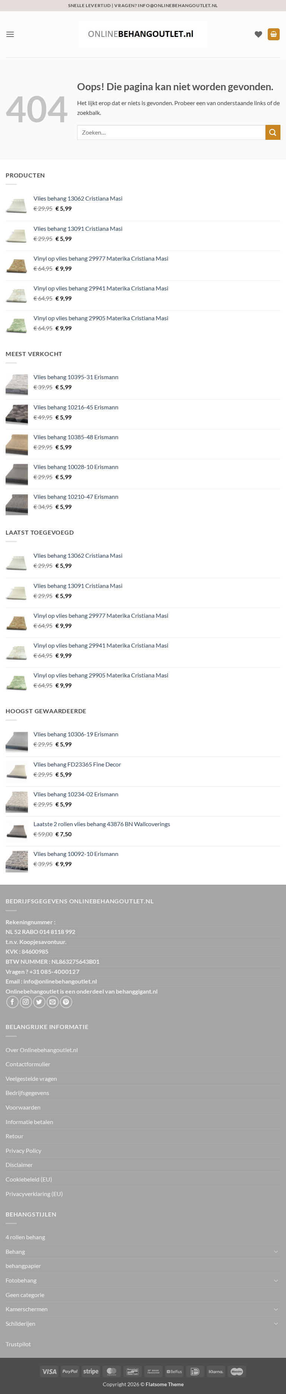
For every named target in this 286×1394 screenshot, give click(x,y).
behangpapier (23, 1265)
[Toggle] (275, 1251)
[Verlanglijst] (258, 34)
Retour (14, 1135)
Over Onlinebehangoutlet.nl (42, 1049)
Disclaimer (19, 1164)
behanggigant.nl (137, 991)
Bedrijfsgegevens (27, 1092)
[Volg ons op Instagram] (26, 1002)
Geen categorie (25, 1294)
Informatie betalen (29, 1121)
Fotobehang (21, 1280)
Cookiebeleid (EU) (29, 1179)
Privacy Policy (23, 1150)
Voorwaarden (23, 1107)
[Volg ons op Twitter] (39, 1002)
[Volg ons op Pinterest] (66, 1002)
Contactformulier (28, 1063)
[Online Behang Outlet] (143, 34)
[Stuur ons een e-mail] (53, 1002)
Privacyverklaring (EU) (34, 1193)
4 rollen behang (25, 1236)
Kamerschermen (27, 1308)
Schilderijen (20, 1323)
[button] (10, 34)
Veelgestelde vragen (31, 1078)
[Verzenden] (273, 132)
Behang (15, 1251)
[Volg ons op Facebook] (12, 1002)
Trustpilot (18, 1343)
